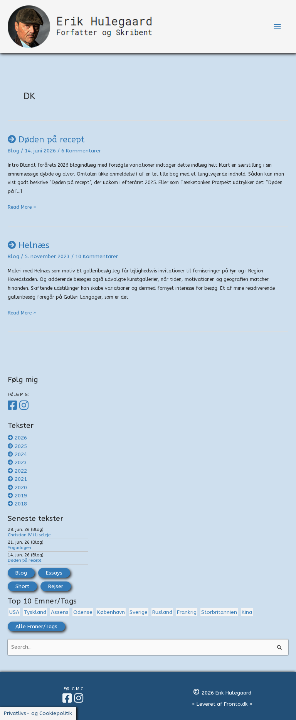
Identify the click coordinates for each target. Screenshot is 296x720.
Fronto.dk (236, 704)
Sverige (139, 612)
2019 (21, 495)
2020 (21, 487)
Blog (13, 150)
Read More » (22, 208)
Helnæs (33, 245)
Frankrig (187, 612)
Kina (247, 612)
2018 (21, 503)
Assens (60, 612)
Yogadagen (19, 547)
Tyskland (35, 612)
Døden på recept (51, 140)
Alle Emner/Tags (36, 626)
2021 (21, 479)
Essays (54, 573)
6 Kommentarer (81, 150)
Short (22, 586)
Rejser (55, 586)
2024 (21, 454)
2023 (21, 462)
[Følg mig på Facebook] (13, 405)
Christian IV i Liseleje (29, 534)
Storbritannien (219, 612)
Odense (82, 612)
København (111, 612)
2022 (21, 471)
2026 (21, 437)
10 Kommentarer (96, 256)
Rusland (162, 612)
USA (14, 612)
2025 (21, 446)
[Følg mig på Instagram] (25, 405)
